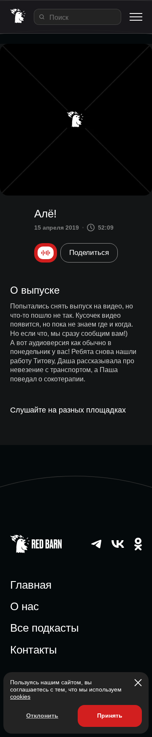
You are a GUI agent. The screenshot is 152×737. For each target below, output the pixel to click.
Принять (109, 715)
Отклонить (42, 715)
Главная (31, 585)
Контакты (33, 649)
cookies (20, 696)
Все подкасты (44, 628)
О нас (24, 606)
